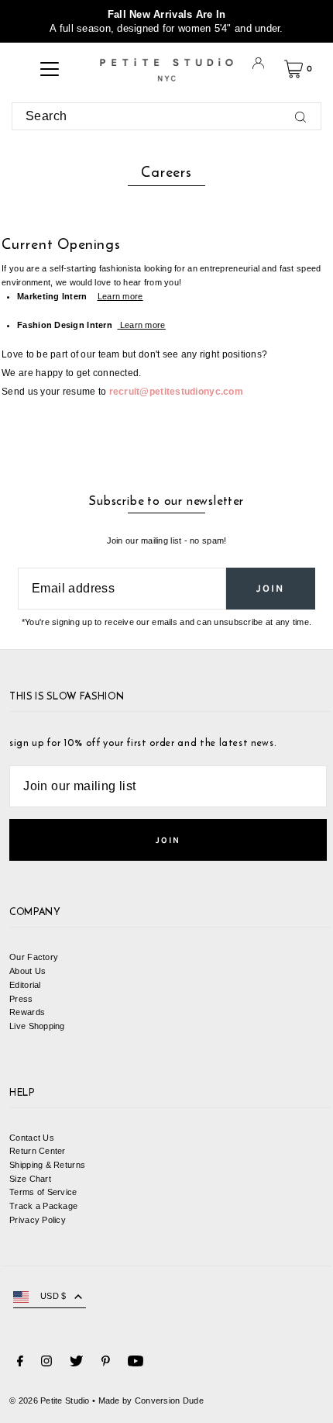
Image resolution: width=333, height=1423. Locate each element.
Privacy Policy (37, 1219)
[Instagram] (46, 1363)
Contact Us (31, 1137)
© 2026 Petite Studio (49, 1400)
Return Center (37, 1150)
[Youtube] (135, 1363)
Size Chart (30, 1178)
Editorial (25, 985)
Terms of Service (43, 1192)
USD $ (53, 1295)
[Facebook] (20, 1363)
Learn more (120, 296)
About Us (27, 971)
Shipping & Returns (47, 1164)
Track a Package (43, 1206)
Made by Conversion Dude (151, 1400)
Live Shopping (37, 1026)
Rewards (27, 1012)
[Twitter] (76, 1363)
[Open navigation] (49, 69)
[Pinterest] (105, 1363)
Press (21, 998)
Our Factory (33, 957)
